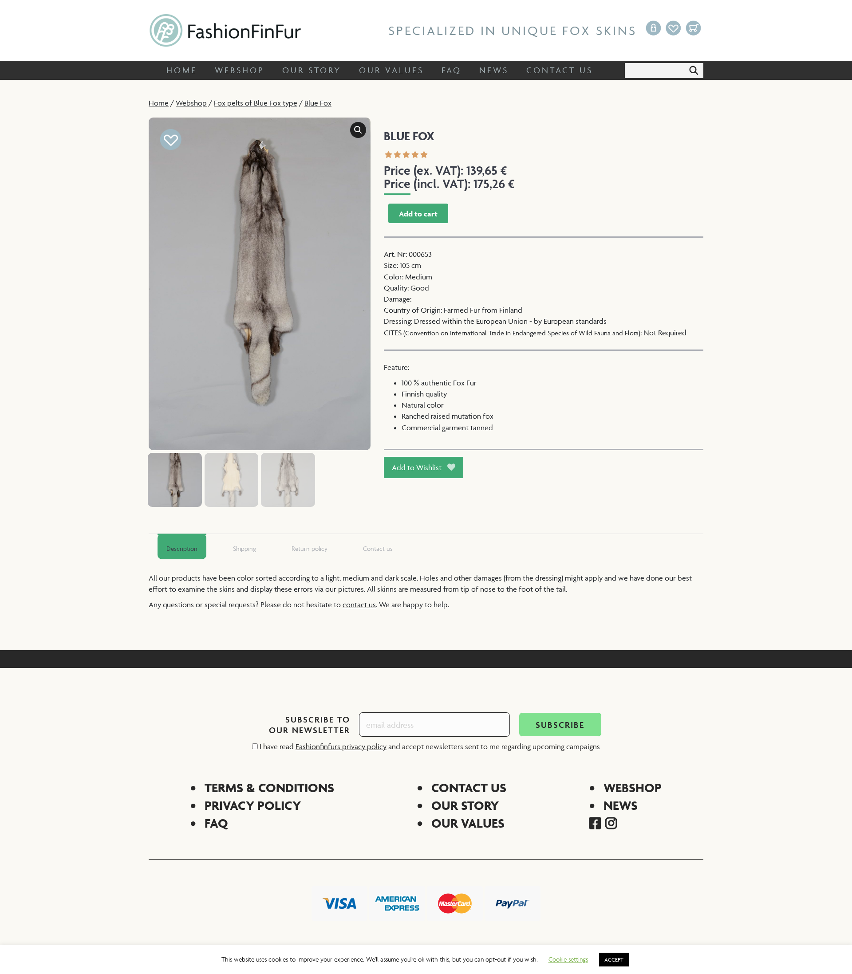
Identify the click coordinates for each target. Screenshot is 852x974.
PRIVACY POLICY (253, 805)
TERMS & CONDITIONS (269, 787)
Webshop (191, 102)
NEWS (621, 805)
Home (159, 102)
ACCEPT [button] (613, 959)
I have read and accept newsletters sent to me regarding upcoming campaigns (429, 746)
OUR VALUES (468, 823)
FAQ (216, 823)
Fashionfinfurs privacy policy (341, 746)
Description (181, 548)
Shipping (244, 548)
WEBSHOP (633, 787)
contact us (359, 604)
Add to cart (418, 213)
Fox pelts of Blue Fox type (255, 102)
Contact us (378, 548)
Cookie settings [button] (568, 959)
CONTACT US (468, 787)
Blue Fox (317, 102)
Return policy (309, 548)
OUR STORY (465, 805)
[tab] (182, 546)
